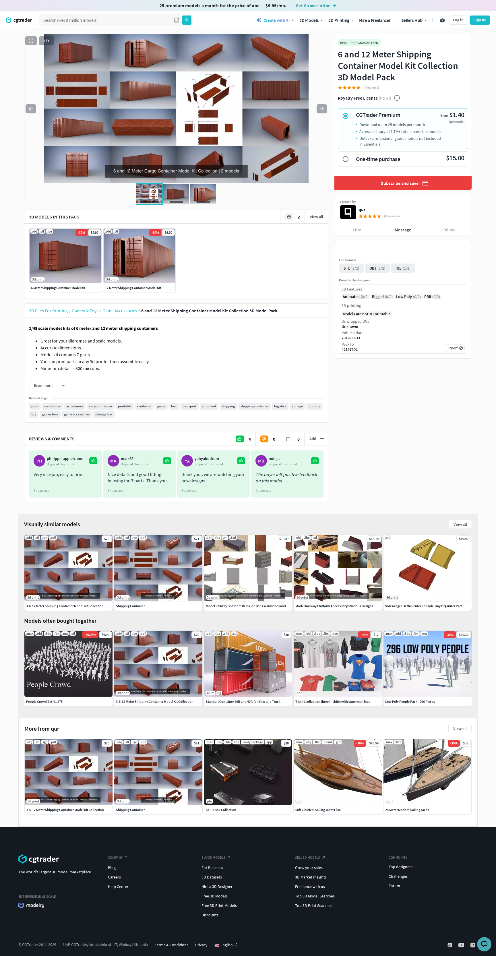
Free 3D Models (215, 896)
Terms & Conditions (171, 944)
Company (115, 857)
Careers (114, 877)
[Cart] (442, 20)
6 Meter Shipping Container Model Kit (58, 288)
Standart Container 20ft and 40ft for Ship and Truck (243, 701)
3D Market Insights (311, 877)
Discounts (210, 915)
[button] (176, 20)
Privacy (201, 944)
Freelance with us (310, 886)
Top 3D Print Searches (313, 905)
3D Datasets (212, 877)
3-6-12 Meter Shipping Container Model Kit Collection (65, 810)
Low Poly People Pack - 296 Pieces (410, 701)
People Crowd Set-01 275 (44, 701)
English (223, 945)
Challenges (398, 876)
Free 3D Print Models (219, 905)
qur (362, 209)
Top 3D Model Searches (315, 896)
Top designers (400, 866)
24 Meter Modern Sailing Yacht (407, 810)
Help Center (118, 886)
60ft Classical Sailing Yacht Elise (318, 810)
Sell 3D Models (307, 857)
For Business (212, 867)
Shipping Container (130, 810)
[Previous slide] (31, 108)
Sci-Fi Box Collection (221, 810)
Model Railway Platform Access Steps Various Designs (334, 606)
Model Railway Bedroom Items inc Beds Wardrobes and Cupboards (254, 606)
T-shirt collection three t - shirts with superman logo (333, 701)
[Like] (357, 247)
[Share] (449, 247)
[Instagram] (473, 945)
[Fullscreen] (31, 40)
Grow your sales (309, 867)
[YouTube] (462, 945)
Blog (112, 867)
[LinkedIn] (450, 945)
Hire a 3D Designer (217, 886)
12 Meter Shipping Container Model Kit (133, 288)
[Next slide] (322, 108)
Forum (394, 885)
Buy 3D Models (213, 857)
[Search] (186, 20)
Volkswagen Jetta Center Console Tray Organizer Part (423, 606)
